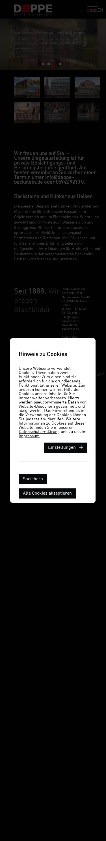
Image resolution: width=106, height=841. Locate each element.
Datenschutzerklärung (39, 432)
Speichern (33, 479)
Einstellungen (62, 447)
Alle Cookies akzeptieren (47, 493)
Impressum (29, 436)
